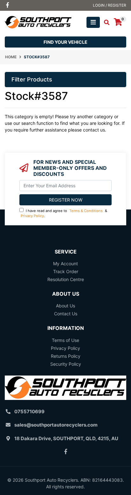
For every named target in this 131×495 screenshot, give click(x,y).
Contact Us (65, 313)
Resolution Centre (65, 279)
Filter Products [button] (31, 79)
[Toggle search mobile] (105, 22)
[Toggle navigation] (93, 22)
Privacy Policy (32, 216)
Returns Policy (65, 356)
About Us (65, 305)
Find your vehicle (65, 42)
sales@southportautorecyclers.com (56, 425)
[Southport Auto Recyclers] (38, 21)
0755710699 (29, 411)
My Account (65, 263)
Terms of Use (65, 340)
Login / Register (109, 5)
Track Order (65, 271)
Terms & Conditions (86, 211)
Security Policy (65, 364)
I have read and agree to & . (64, 213)
